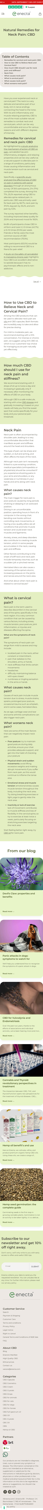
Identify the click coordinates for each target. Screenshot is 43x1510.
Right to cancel (9, 1334)
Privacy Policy (9, 1326)
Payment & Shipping (11, 1316)
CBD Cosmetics (9, 1383)
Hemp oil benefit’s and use (18, 1145)
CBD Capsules (9, 1380)
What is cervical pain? (13, 78)
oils (5, 321)
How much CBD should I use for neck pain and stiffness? (20, 69)
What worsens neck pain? (15, 83)
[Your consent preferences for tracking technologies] (4, 1507)
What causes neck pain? (15, 76)
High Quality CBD (10, 1358)
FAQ (5, 1341)
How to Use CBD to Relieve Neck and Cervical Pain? (20, 64)
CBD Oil (6, 1415)
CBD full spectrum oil (12, 1412)
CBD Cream (8, 1387)
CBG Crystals (8, 1419)
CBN (5, 1426)
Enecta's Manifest (10, 1355)
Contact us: (7, 1365)
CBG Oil (6, 1422)
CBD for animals (10, 1397)
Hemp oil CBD (9, 1430)
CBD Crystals (8, 1390)
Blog (5, 1351)
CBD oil (7, 833)
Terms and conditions (12, 1323)
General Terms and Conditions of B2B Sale (20, 1337)
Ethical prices (8, 1362)
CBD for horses (9, 1408)
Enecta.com (9, 1499)
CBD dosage (28, 402)
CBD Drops (7, 1394)
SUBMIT (35, 1266)
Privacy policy (9, 1507)
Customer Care (9, 1319)
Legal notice (8, 1330)
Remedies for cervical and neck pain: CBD (22, 60)
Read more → (8, 911)
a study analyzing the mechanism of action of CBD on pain (21, 149)
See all (36, 281)
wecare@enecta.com (11, 1369)
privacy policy (10, 1283)
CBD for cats (8, 1401)
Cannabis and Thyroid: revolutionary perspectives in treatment (19, 1083)
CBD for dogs (8, 1405)
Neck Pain (8, 73)
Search (6, 1312)
